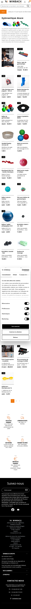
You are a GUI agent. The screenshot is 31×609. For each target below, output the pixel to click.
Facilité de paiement (8, 421)
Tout (3, 12)
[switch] (26, 308)
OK (26, 490)
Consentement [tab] (6, 274)
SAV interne (8, 443)
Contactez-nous (16, 598)
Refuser (15, 337)
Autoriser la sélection (15, 332)
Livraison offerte (22, 421)
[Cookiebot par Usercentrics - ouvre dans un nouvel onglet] (22, 270)
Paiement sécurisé (22, 443)
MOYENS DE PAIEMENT (16, 462)
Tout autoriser (15, 326)
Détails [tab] (15, 274)
